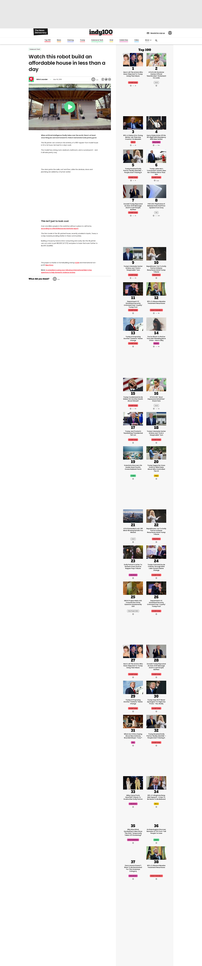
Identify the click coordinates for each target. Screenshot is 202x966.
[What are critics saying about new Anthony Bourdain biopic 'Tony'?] (133, 721)
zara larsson (133, 876)
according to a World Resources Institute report (59, 228)
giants (156, 840)
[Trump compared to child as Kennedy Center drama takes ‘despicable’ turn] (133, 253)
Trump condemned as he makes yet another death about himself (133, 399)
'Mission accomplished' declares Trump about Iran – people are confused (156, 931)
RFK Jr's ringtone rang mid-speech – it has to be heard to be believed (156, 797)
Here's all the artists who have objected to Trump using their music (133, 74)
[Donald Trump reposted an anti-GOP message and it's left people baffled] (133, 191)
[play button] (70, 107)
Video (136, 40)
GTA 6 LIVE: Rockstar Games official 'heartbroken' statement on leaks (156, 75)
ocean (133, 476)
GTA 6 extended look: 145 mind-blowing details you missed (133, 530)
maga (156, 476)
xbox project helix (133, 611)
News (59, 40)
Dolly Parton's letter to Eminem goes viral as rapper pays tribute (133, 566)
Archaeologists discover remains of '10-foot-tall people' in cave (156, 831)
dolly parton (133, 575)
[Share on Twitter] (106, 79)
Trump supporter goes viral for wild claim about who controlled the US (156, 468)
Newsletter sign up (157, 33)
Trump (82, 40)
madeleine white (133, 939)
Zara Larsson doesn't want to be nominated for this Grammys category (133, 868)
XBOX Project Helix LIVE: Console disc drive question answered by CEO (133, 603)
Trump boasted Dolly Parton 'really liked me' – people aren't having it (133, 170)
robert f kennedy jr (156, 310)
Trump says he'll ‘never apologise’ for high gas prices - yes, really (156, 702)
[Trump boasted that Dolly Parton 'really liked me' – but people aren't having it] (133, 156)
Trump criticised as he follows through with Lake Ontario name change (156, 567)
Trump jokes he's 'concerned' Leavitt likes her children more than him (156, 171)
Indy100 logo (101, 32)
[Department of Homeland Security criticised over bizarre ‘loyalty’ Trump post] (133, 289)
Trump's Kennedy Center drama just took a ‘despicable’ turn (133, 268)
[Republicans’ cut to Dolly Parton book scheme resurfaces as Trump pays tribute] (156, 253)
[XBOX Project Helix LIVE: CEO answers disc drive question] (133, 588)
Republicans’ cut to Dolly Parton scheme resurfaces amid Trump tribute (156, 269)
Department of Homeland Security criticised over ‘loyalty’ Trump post (133, 304)
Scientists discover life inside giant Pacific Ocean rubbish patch (133, 467)
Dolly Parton (156, 275)
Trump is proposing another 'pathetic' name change (133, 338)
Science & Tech (97, 40)
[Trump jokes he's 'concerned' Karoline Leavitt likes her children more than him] (156, 156)
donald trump (133, 177)
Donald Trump (133, 82)
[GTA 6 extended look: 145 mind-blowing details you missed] (133, 516)
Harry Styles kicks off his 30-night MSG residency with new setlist (156, 137)
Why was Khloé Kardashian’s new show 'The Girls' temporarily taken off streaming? (133, 832)
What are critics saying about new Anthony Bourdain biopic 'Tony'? (133, 736)
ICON (77, 263)
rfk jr (133, 142)
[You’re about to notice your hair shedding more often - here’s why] (156, 324)
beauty (156, 343)
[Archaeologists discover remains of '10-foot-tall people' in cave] (156, 817)
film (133, 742)
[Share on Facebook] (102, 79)
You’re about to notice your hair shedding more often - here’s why (156, 338)
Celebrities (123, 40)
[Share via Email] (109, 79)
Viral (111, 40)
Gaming (70, 40)
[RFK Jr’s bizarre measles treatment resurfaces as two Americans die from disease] (156, 289)
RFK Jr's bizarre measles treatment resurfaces (156, 302)
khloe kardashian (133, 840)
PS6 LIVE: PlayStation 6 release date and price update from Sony (156, 206)
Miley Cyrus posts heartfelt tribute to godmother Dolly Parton (133, 797)
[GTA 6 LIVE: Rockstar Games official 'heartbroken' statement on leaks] (156, 59)
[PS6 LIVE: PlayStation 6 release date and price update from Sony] (156, 191)
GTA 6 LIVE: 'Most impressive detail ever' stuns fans (156, 399)
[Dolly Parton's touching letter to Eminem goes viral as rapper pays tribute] (133, 552)
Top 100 (48, 40)
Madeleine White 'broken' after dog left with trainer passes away (133, 930)
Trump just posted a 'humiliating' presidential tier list (133, 433)
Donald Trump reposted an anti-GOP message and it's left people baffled (133, 206)
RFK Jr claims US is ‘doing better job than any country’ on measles (133, 137)
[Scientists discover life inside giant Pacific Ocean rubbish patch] (133, 453)
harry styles (156, 142)
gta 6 (156, 82)
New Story (49, 265)
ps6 (156, 212)
